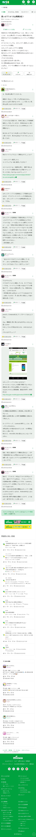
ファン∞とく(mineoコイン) (27, 819)
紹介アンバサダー (6, 812)
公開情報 (5, 801)
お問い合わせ (21, 761)
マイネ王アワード (24, 813)
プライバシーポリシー (7, 764)
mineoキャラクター (7, 807)
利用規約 (28, 761)
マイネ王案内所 (7, 826)
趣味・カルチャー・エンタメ (8, 786)
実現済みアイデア (6, 792)
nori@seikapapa (9, 89)
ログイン (18, 512)
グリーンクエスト (7, 829)
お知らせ (22, 831)
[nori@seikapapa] (2, 90)
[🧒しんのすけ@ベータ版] (2, 116)
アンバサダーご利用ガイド (8, 820)
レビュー (22, 794)
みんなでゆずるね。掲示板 (25, 791)
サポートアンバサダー (7, 814)
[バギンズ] (2, 150)
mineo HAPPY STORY (25, 816)
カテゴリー (26, 12)
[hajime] (2, 189)
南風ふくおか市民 (9, 406)
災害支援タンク (23, 782)
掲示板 (5, 7)
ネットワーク (5, 803)
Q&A (4, 779)
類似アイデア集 (6, 790)
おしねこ (7, 24)
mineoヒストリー (24, 810)
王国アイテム (22, 823)
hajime (6, 188)
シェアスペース (24, 785)
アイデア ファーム (7, 789)
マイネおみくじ (23, 821)
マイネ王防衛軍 (24, 804)
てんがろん (8, 254)
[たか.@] (2, 345)
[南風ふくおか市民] (2, 406)
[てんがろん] (2, 255)
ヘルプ (15, 761)
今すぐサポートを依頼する (8, 816)
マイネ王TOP (6, 776)
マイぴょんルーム (24, 828)
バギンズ (7, 149)
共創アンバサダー (6, 818)
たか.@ (7, 343)
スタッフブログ (7, 795)
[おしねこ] (2, 24)
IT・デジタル (5, 784)
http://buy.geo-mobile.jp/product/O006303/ (17, 394)
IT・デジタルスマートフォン (11, 19)
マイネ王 (4, 805)
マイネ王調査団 (7, 823)
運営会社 (31, 764)
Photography (23, 807)
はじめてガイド (9, 761)
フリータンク (23, 776)
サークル (5, 798)
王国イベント (22, 825)
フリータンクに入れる (24, 778)
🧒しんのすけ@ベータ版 (11, 115)
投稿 (4, 12)
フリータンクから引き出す (25, 780)
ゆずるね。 (23, 788)
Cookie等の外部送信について (21, 764)
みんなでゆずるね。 (24, 789)
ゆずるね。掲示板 (14, 12)
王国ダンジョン (24, 801)
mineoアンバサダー (7, 810)
